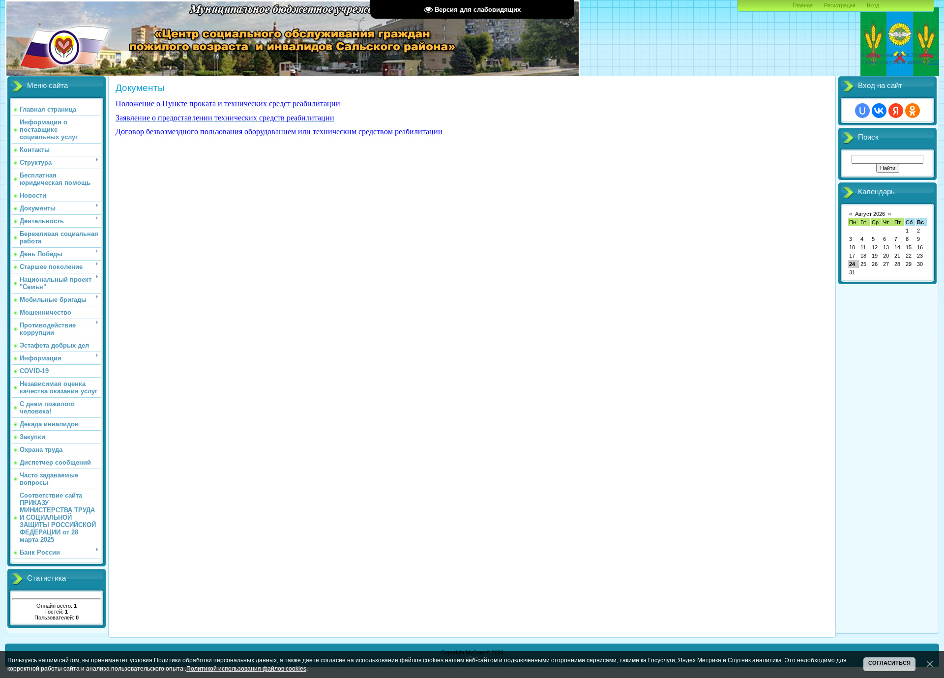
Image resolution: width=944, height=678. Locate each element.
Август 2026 (870, 214)
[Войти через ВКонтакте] (879, 110)
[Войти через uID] (862, 110)
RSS (933, 62)
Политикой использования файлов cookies (246, 668)
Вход (873, 5)
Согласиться (889, 663)
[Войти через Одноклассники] (912, 110)
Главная (803, 5)
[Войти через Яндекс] (895, 110)
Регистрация (840, 5)
